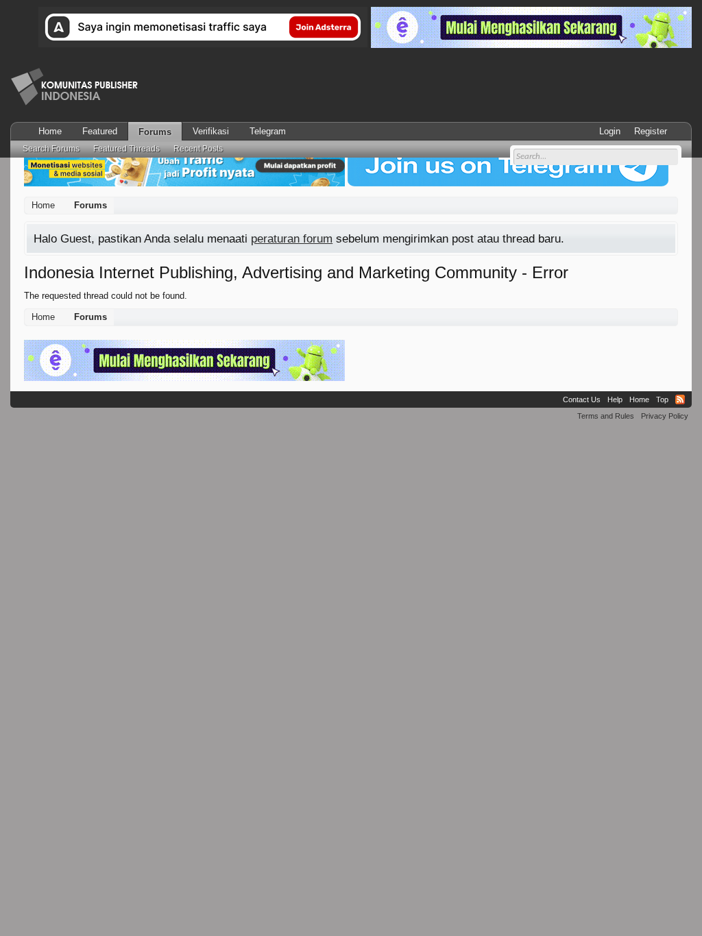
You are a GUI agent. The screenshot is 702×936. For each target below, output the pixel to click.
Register (650, 131)
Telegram (268, 131)
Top (662, 399)
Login (609, 131)
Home (50, 131)
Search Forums (51, 148)
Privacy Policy (664, 416)
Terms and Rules (605, 416)
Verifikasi (211, 131)
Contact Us (582, 399)
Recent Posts (198, 148)
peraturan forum (291, 238)
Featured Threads (126, 148)
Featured (99, 131)
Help (614, 399)
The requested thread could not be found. (105, 296)
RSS (680, 399)
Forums (154, 132)
